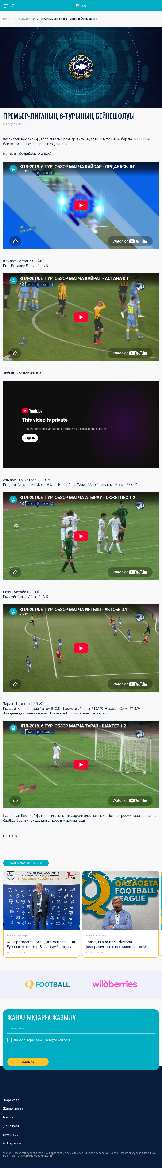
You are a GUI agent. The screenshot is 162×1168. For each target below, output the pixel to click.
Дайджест (11, 1126)
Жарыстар (11, 1100)
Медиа (8, 1117)
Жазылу (28, 1062)
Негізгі (7, 18)
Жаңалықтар (26, 18)
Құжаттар (10, 1134)
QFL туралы (12, 1143)
